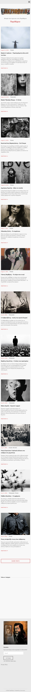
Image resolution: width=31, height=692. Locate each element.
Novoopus (22, 690)
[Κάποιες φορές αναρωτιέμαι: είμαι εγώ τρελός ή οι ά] (4, 600)
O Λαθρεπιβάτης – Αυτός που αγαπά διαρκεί (14, 318)
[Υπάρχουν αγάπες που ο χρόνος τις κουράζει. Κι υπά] (4, 604)
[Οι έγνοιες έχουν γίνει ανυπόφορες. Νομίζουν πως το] (4, 591)
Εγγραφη (8, 658)
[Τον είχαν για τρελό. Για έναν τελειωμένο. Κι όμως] (4, 587)
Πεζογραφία (13, 97)
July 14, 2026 (4, 536)
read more (4, 68)
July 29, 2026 (4, 403)
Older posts (16, 561)
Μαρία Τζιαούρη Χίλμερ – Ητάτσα (11, 100)
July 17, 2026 (4, 447)
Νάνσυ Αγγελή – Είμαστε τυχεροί (10, 406)
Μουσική (15, 447)
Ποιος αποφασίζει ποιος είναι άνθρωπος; (13, 539)
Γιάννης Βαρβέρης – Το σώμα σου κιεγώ (12, 274)
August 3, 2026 (4, 271)
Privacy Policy (4, 664)
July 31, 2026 (4, 314)
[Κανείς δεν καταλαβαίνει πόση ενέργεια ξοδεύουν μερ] (4, 613)
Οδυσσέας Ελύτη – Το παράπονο (10, 231)
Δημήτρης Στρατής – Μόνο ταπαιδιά (12, 188)
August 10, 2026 (5, 185)
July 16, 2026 (4, 493)
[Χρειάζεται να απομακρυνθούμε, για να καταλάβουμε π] (4, 596)
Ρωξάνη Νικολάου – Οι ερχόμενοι (10, 496)
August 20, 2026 (5, 97)
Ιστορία (10, 447)
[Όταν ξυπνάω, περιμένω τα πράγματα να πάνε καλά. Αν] (4, 583)
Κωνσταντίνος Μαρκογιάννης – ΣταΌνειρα (13, 143)
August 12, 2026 (5, 140)
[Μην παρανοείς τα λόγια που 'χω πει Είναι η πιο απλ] (4, 609)
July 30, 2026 (4, 358)
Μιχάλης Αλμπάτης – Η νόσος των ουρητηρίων (14, 361)
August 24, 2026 (5, 50)
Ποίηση (12, 50)
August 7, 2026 (4, 228)
